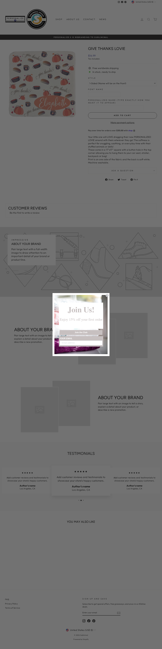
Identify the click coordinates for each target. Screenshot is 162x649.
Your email (66, 338)
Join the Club (81, 332)
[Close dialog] (107, 295)
